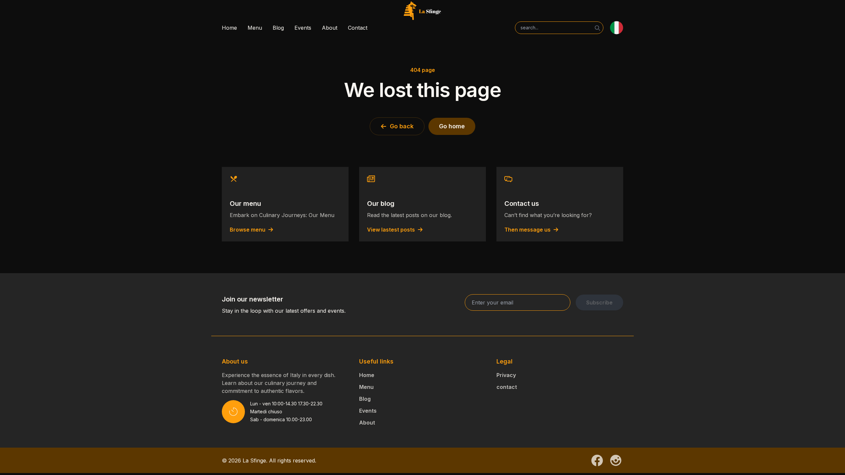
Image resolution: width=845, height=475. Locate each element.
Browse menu (247, 229)
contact (506, 387)
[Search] (597, 28)
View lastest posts (391, 229)
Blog (278, 27)
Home (229, 27)
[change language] (616, 27)
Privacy (506, 375)
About (329, 27)
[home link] (422, 11)
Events (302, 27)
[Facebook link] (597, 460)
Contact (357, 27)
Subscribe (599, 302)
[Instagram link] (615, 460)
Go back (402, 126)
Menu (255, 27)
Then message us (527, 229)
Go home (452, 126)
